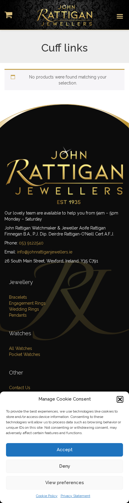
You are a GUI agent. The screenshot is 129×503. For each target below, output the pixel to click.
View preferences (64, 482)
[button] (120, 399)
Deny (64, 466)
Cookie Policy (47, 496)
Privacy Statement (75, 496)
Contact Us (19, 387)
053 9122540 (31, 243)
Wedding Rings (24, 309)
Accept (65, 449)
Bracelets (18, 297)
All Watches (20, 348)
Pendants (18, 315)
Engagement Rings (27, 303)
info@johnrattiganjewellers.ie (44, 252)
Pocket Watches (24, 354)
